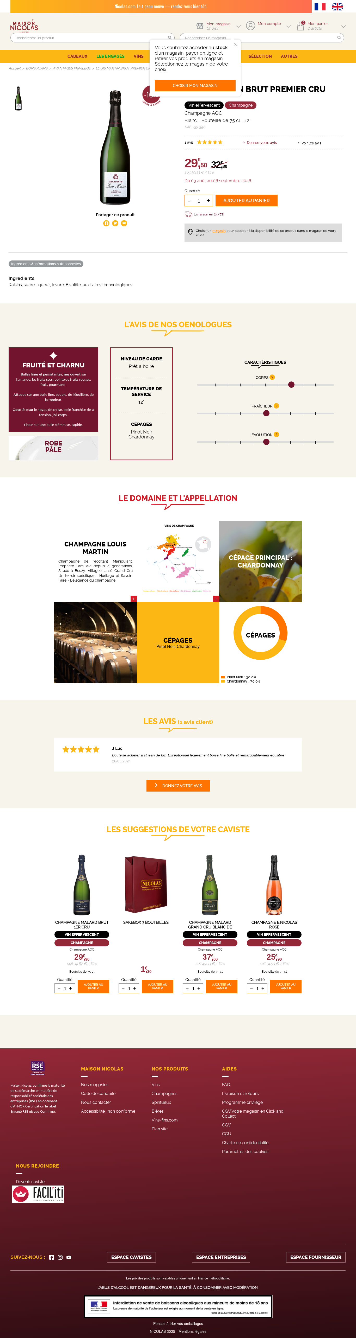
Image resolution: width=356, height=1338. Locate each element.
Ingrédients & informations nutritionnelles (46, 264)
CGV (226, 1125)
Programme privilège (242, 1102)
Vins (156, 1084)
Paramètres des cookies (245, 1151)
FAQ (226, 1084)
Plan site (160, 1128)
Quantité (192, 191)
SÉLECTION (260, 56)
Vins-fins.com (165, 1120)
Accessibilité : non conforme (108, 1111)
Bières (158, 1111)
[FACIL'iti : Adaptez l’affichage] (38, 1194)
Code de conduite (98, 1093)
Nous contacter (96, 1102)
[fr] (321, 7)
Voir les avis (311, 143)
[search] (92, 37)
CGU (226, 1133)
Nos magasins (94, 1084)
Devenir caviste (30, 1181)
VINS (139, 56)
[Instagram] (60, 1257)
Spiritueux (161, 1102)
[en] (339, 7)
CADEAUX (77, 56)
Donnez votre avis (262, 143)
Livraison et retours (240, 1093)
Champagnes (164, 1093)
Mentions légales (192, 1331)
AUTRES (289, 56)
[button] (170, 37)
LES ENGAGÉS (110, 56)
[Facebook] (51, 1257)
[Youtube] (68, 1257)
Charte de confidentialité (245, 1142)
